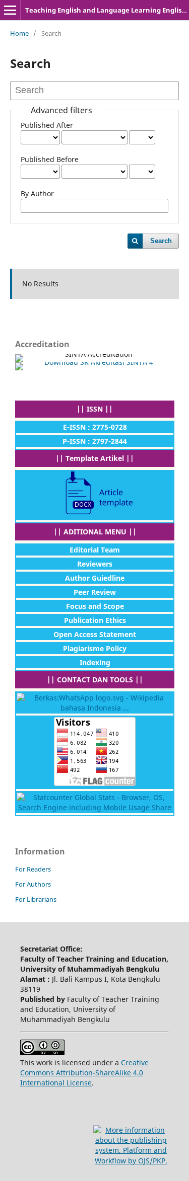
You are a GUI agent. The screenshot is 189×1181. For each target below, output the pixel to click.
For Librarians (35, 899)
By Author (37, 193)
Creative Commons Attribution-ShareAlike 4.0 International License (84, 1072)
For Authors (33, 884)
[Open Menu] (10, 10)
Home (19, 33)
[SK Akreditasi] (94, 366)
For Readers (33, 869)
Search (161, 241)
